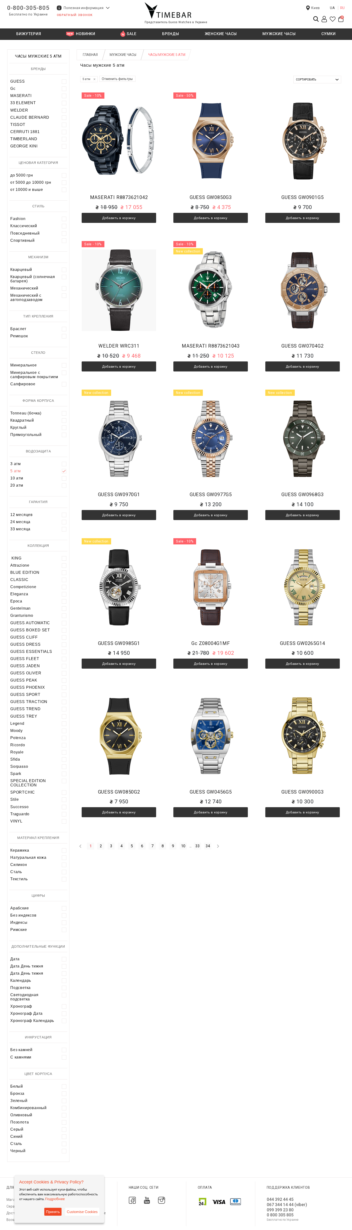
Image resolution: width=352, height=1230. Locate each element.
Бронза (17, 1093)
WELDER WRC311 (118, 346)
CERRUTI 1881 (25, 132)
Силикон (18, 865)
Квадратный (22, 420)
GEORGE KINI (24, 146)
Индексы (19, 922)
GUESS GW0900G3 (302, 792)
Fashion (18, 219)
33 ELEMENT (23, 103)
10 (183, 846)
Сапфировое (22, 384)
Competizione (23, 587)
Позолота (19, 1122)
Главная (90, 55)
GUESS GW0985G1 (119, 643)
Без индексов (23, 915)
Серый (16, 1129)
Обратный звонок (75, 14)
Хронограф (21, 1006)
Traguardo (19, 814)
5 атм (15, 471)
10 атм (16, 478)
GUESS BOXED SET (30, 630)
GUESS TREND (25, 709)
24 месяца (20, 522)
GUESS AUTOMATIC (30, 623)
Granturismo (21, 615)
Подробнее (55, 1198)
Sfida (15, 759)
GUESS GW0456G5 (211, 792)
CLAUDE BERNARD (29, 117)
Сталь (16, 872)
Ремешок (19, 336)
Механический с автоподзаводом (26, 297)
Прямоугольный (25, 435)
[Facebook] (132, 1200)
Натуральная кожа (28, 857)
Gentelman (20, 608)
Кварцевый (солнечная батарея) (32, 279)
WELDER (19, 110)
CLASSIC (19, 580)
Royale (17, 752)
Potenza (18, 738)
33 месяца (20, 529)
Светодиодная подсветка (24, 997)
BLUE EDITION (25, 572)
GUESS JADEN (25, 666)
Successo (19, 807)
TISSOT (17, 125)
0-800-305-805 (28, 8)
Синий (16, 1136)
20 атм (16, 485)
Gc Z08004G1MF (210, 643)
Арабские (19, 908)
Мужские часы (123, 55)
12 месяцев (21, 515)
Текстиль (19, 879)
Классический (23, 226)
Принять (53, 1212)
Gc (13, 88)
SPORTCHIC (22, 792)
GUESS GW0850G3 (211, 197)
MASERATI (20, 96)
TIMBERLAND (23, 139)
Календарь (20, 980)
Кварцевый (21, 270)
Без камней (21, 1050)
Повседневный (25, 233)
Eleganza (19, 594)
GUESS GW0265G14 (302, 643)
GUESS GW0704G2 (302, 346)
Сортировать (306, 79)
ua (332, 8)
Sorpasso (19, 766)
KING (16, 558)
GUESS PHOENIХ (27, 687)
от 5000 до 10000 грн (30, 182)
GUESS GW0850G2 (119, 792)
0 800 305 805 (280, 1214)
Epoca (16, 601)
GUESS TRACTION (28, 702)
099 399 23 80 (280, 1209)
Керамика (19, 850)
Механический (24, 288)
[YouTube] (147, 1200)
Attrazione (19, 565)
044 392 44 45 (280, 1199)
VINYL (16, 821)
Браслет (18, 329)
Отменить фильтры (117, 79)
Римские (18, 930)
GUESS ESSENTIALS (31, 652)
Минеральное (23, 365)
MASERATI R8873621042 (119, 197)
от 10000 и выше (26, 190)
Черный (18, 1151)
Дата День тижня (26, 966)
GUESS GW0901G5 (302, 197)
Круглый (18, 427)
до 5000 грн (21, 175)
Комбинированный (28, 1108)
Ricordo (17, 745)
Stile (14, 799)
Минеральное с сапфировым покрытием (34, 375)
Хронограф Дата (26, 1013)
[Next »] (218, 846)
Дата (15, 959)
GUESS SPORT (25, 695)
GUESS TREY (23, 716)
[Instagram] (161, 1200)
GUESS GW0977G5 (211, 494)
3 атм (15, 464)
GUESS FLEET (24, 659)
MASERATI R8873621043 (211, 346)
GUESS (17, 81)
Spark (15, 774)
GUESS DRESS (25, 644)
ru (342, 8)
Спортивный (22, 240)
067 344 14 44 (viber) (287, 1204)
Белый (16, 1086)
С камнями (20, 1057)
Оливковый (21, 1115)
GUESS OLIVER (25, 673)
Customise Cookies (82, 1212)
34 (208, 846)
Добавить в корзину (119, 218)
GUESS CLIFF (24, 637)
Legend (17, 723)
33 (197, 846)
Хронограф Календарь (32, 1021)
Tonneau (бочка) (25, 413)
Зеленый (19, 1101)
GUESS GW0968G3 (302, 494)
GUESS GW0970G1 (119, 494)
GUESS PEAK (23, 680)
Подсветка (20, 988)
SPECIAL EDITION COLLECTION (28, 783)
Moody (16, 731)
